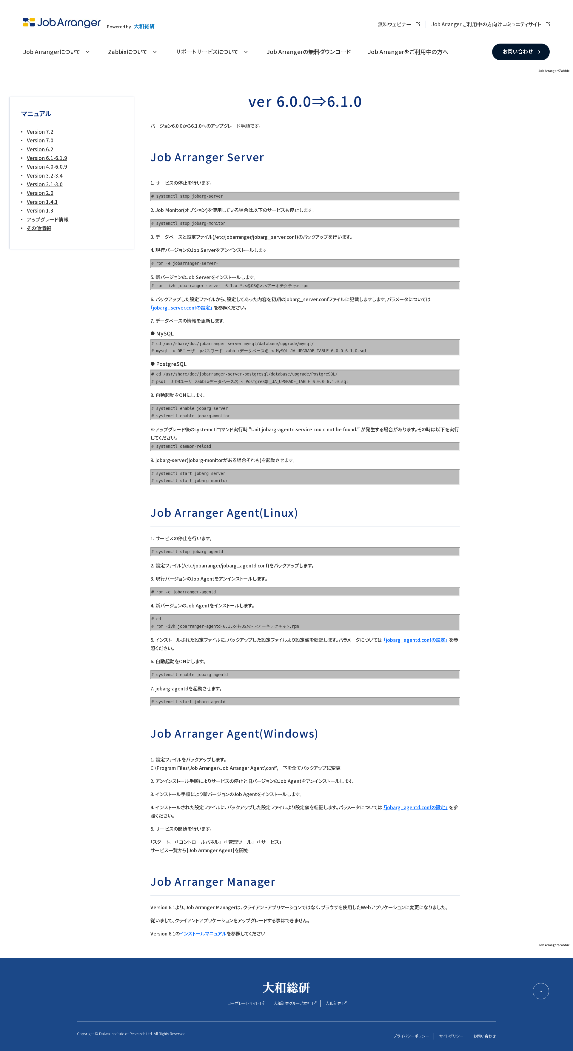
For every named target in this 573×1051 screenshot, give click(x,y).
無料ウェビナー (394, 24)
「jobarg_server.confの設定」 (181, 307)
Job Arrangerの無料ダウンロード (309, 51)
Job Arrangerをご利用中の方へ (408, 51)
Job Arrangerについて (51, 51)
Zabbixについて (127, 51)
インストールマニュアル (203, 933)
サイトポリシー (451, 1036)
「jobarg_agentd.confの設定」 (415, 639)
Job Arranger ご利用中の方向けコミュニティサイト (486, 24)
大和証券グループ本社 (292, 1003)
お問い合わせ (518, 51)
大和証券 (333, 1003)
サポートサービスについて (206, 51)
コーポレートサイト (243, 1003)
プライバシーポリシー (411, 1036)
